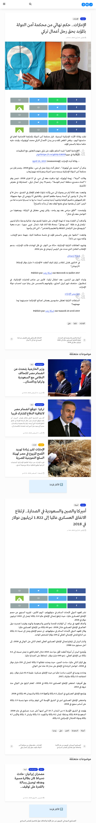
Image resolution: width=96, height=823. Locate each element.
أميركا (76, 505)
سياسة (83, 19)
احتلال (41, 769)
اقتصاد (41, 445)
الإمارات (75, 19)
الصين (67, 731)
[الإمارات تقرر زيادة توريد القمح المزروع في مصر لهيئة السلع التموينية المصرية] (69, 458)
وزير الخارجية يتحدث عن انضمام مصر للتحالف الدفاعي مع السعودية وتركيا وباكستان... (29, 375)
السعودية (75, 731)
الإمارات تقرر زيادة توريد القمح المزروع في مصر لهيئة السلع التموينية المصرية (28, 454)
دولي (69, 323)
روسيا (54, 731)
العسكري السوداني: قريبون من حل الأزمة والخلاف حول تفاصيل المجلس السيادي (48, 821)
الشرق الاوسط (39, 364)
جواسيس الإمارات (72, 293)
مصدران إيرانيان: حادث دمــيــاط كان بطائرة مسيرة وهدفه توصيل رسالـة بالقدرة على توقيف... (29, 780)
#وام (38, 154)
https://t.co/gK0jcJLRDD (53, 154)
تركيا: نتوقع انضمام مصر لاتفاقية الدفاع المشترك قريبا (27, 411)
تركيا (75, 323)
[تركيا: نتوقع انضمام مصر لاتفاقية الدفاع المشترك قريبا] (69, 418)
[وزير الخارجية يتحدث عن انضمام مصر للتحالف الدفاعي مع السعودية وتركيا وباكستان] (69, 377)
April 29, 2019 (39, 161)
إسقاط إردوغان (73, 255)
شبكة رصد (47, 273)
